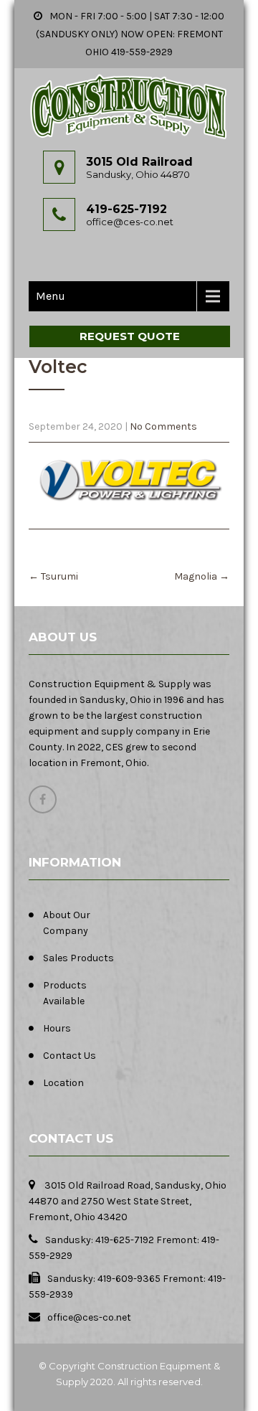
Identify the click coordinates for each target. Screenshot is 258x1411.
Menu (50, 296)
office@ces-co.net (129, 221)
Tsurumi (53, 576)
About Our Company (66, 923)
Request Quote (130, 336)
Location (63, 1083)
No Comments (163, 426)
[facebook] (43, 799)
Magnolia (201, 576)
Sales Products (78, 958)
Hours (57, 1028)
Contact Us (69, 1055)
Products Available (65, 993)
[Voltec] (129, 478)
